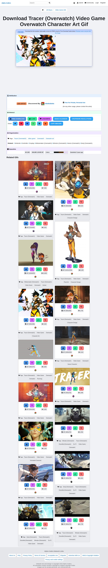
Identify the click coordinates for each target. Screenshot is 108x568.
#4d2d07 (61, 152)
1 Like (32, 119)
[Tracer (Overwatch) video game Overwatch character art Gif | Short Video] (35, 316)
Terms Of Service (39, 555)
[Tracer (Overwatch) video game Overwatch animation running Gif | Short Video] (35, 359)
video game (31, 138)
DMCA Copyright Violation (90, 555)
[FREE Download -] (26, 320)
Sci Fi (49, 540)
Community (90, 3)
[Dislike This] (45, 320)
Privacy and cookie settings (54, 559)
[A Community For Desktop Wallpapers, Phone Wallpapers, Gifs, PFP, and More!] (42, 10)
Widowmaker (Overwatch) (43, 143)
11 (39, 184)
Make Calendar (61, 119)
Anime (44, 285)
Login (97, 3)
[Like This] (38, 444)
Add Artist (21, 103)
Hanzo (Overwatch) (73, 143)
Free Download (17, 119)
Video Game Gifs (60, 10)
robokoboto (49, 103)
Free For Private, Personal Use (75, 102)
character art (50, 138)
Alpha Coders (6, 3)
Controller (24, 143)
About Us (12, 555)
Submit (80, 3)
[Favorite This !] (32, 320)
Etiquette (63, 555)
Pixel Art (66, 282)
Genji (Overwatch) (86, 143)
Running (39, 378)
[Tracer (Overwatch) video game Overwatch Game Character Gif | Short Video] (72, 344)
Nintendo (17, 143)
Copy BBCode (56, 123)
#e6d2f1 (66, 152)
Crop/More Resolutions (81, 119)
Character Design (72, 217)
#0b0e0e (56, 152)
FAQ (19, 555)
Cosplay (31, 143)
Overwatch (40, 138)
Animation (32, 378)
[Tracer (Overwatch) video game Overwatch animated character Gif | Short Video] (35, 440)
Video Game (40, 196)
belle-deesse (41, 532)
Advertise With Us (74, 555)
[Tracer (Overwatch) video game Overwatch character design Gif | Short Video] (72, 198)
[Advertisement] (54, 80)
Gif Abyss (49, 10)
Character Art (35, 336)
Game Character (72, 364)
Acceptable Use (53, 555)
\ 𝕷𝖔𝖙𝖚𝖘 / (41, 192)
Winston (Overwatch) (59, 143)
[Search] (49, 2)
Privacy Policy (27, 555)
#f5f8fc (52, 152)
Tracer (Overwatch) (20, 138)
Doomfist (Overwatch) (26, 540)
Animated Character (35, 460)
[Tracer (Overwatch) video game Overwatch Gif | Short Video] (35, 481)
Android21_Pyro (41, 231)
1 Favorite (45, 119)
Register (103, 3)
